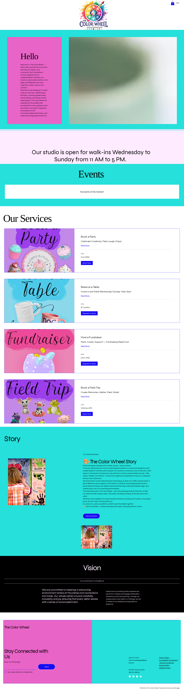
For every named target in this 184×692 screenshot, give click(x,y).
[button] (172, 3)
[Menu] (177, 3)
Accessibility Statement (168, 660)
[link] (127, 236)
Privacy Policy (164, 658)
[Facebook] (130, 676)
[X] (137, 676)
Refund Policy (164, 665)
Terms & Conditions (166, 663)
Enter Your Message (12, 662)
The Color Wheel (16, 627)
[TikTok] (140, 676)
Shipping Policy (165, 668)
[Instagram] (133, 676)
